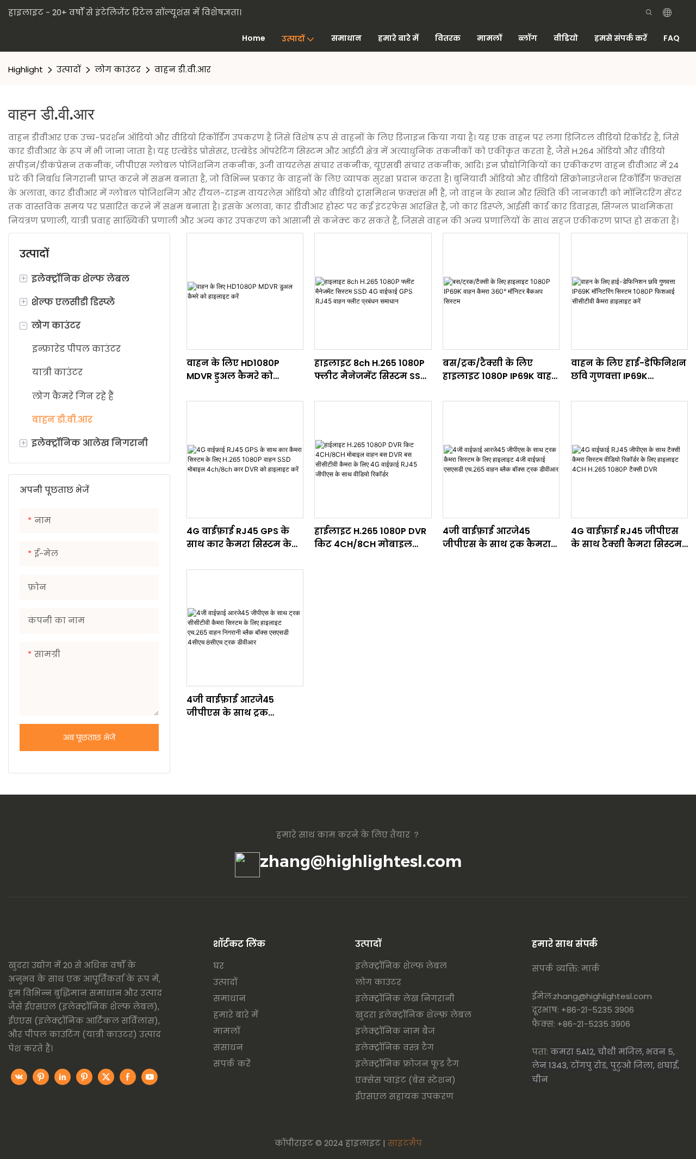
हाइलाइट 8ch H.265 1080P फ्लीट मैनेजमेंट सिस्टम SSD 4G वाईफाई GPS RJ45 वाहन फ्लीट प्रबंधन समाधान (372, 370)
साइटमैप (405, 1143)
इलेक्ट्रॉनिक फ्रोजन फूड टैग (407, 1063)
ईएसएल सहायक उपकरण (404, 1096)
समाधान (229, 998)
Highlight (25, 69)
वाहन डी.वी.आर (182, 69)
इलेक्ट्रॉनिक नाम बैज (395, 1031)
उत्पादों (69, 69)
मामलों (226, 1031)
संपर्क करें (232, 1063)
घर (218, 965)
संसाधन (228, 1047)
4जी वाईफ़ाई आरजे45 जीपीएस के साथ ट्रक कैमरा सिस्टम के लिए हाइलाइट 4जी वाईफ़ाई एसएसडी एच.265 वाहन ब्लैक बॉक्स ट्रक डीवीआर (501, 538)
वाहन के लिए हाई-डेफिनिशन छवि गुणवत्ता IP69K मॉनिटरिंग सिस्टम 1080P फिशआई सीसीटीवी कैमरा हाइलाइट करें (628, 370)
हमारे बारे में (235, 1014)
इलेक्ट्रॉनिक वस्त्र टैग (394, 1047)
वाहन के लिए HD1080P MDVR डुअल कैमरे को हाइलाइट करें (233, 370)
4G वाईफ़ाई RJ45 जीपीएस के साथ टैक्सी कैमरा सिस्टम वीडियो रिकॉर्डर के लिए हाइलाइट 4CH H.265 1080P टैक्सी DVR (627, 538)
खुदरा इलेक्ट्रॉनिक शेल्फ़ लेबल (413, 1014)
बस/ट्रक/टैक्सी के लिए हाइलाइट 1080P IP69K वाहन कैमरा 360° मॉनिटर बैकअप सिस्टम (501, 370)
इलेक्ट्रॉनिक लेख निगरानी (405, 998)
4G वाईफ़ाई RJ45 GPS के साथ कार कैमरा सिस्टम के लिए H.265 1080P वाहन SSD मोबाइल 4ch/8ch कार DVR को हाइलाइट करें (244, 538)
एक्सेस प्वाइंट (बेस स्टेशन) (405, 1080)
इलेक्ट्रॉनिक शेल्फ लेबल (401, 965)
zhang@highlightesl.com (361, 861)
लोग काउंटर (118, 69)
